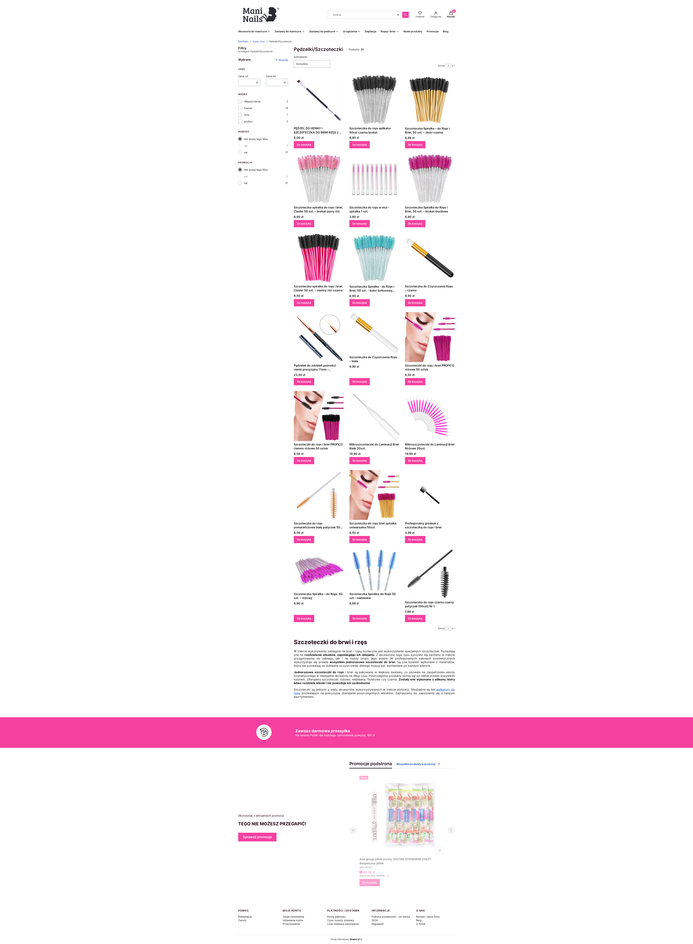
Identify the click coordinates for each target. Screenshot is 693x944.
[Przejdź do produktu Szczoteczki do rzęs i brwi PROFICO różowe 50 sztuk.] (430, 337)
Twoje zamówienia (293, 916)
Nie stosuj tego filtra (256, 139)
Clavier (248, 108)
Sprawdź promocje (257, 837)
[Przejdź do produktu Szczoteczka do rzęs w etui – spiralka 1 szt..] (374, 179)
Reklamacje (245, 916)
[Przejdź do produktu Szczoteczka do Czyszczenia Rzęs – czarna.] (430, 258)
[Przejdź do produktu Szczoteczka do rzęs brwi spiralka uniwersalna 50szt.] (374, 495)
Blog (418, 920)
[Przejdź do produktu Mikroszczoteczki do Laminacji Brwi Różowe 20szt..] (430, 416)
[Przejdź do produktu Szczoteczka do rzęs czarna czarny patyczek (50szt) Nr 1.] (430, 574)
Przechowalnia (291, 923)
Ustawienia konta (293, 920)
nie (245, 152)
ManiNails (243, 41)
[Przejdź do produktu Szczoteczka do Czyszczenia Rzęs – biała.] (374, 333)
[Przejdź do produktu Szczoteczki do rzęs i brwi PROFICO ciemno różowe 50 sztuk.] (319, 416)
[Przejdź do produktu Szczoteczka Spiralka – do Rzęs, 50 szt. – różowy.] (319, 569)
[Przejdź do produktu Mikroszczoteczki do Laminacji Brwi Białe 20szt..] (374, 416)
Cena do (271, 76)
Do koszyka (304, 144)
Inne (246, 114)
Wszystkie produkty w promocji (415, 764)
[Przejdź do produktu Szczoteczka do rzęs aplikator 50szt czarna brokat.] (374, 100)
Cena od (243, 76)
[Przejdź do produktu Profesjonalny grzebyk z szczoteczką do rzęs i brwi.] (430, 495)
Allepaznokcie (252, 101)
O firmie (420, 923)
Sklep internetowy (345, 939)
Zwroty (242, 920)
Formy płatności (336, 916)
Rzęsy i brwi (259, 41)
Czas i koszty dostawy (340, 920)
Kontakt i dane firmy (428, 916)
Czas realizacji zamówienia (343, 923)
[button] (405, 15)
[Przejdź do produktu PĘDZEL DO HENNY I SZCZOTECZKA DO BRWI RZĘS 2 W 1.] (319, 100)
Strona (441, 65)
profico (248, 121)
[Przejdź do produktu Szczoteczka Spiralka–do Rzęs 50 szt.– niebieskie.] (374, 569)
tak (246, 145)
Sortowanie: (301, 56)
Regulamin (378, 923)
